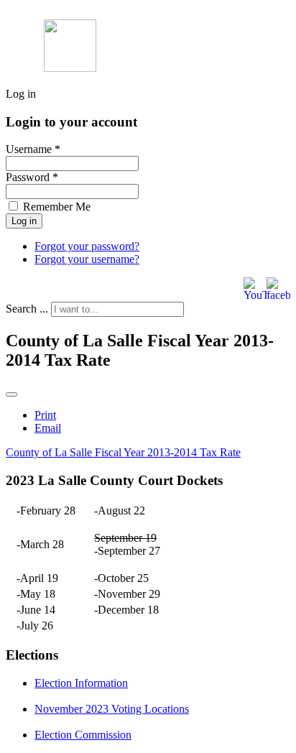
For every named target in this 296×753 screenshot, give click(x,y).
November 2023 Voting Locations (111, 709)
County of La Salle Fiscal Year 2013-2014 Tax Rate (123, 452)
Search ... (27, 308)
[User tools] (11, 394)
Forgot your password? (86, 246)
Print (45, 415)
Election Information (81, 683)
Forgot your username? (86, 259)
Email (47, 428)
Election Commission (82, 735)
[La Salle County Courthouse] (70, 68)
